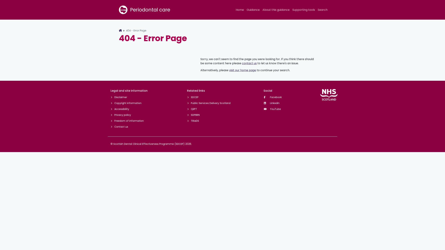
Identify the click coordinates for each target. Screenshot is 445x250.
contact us (249, 63)
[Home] (120, 30)
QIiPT (194, 109)
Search (322, 10)
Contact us (121, 126)
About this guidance (276, 10)
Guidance (253, 10)
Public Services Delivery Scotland (210, 103)
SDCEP (195, 97)
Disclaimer (120, 97)
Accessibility (121, 109)
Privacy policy (122, 115)
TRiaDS (195, 121)
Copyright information (127, 103)
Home (240, 10)
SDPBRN (195, 115)
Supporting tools (303, 10)
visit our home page (242, 70)
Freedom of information (129, 121)
